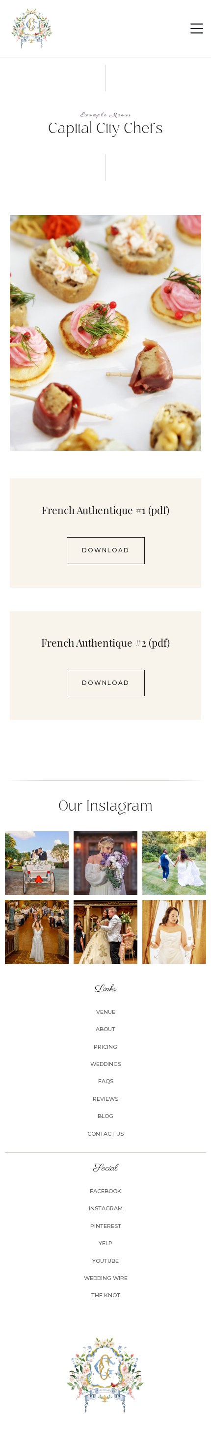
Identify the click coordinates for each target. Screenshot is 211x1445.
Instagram (106, 1208)
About (105, 1029)
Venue (105, 1012)
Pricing (105, 1046)
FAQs (105, 1081)
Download (106, 550)
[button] (197, 28)
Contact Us (105, 1133)
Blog (105, 1116)
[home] (32, 28)
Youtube (105, 1260)
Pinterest (105, 1226)
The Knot (105, 1295)
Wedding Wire (106, 1278)
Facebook (105, 1191)
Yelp (105, 1243)
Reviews (105, 1098)
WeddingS (105, 1064)
